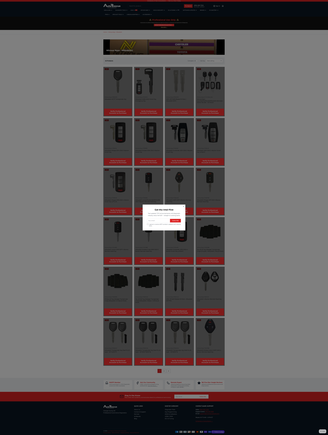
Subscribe (175, 220)
